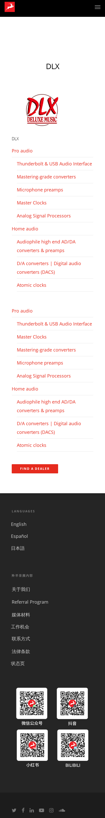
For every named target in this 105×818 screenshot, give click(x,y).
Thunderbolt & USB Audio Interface (54, 164)
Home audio (25, 229)
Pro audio (22, 151)
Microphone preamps (40, 190)
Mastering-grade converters (46, 177)
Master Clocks (32, 203)
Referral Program (30, 602)
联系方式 (21, 638)
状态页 (18, 663)
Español (19, 536)
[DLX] (42, 130)
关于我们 (21, 589)
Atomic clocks (31, 285)
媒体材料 (21, 615)
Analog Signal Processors (44, 216)
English (19, 524)
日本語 (18, 548)
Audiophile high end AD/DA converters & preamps (46, 246)
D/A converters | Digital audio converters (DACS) (49, 267)
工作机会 (20, 627)
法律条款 (21, 651)
